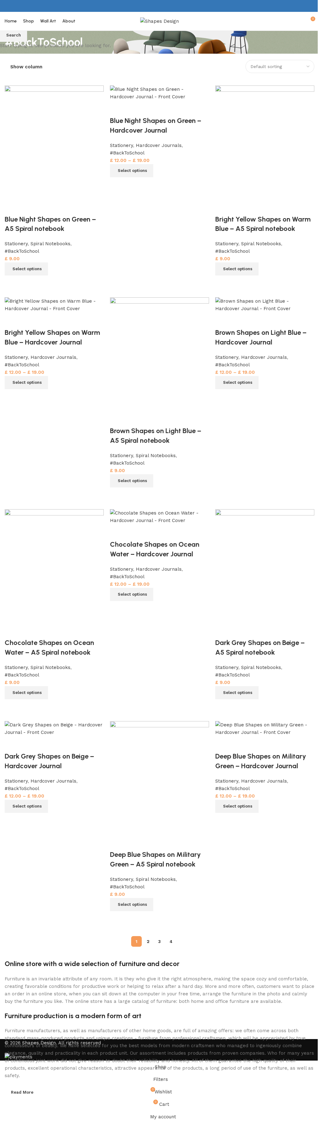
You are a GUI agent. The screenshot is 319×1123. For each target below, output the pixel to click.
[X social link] (156, 5)
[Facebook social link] (147, 5)
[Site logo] (159, 21)
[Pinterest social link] (163, 5)
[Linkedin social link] (171, 5)
